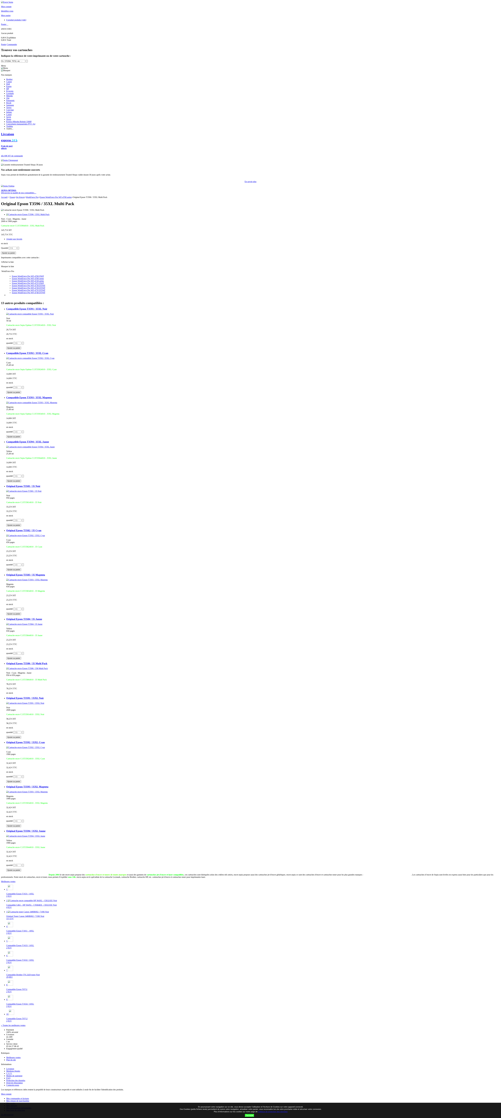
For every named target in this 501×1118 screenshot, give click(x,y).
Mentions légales (13, 1071)
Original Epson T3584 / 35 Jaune (24, 619)
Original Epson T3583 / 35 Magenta (25, 574)
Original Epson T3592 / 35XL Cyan (25, 742)
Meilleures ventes (8, 881)
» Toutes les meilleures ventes (13, 1025)
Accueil (4, 197)
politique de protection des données (273, 1112)
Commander (12, 44)
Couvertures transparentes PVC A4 (20, 124)
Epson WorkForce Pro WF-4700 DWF (28, 276)
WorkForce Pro (32, 197)
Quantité (4, 248)
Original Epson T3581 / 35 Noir (23, 486)
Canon (9, 82)
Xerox (8, 107)
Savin (8, 117)
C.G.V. (9, 1073)
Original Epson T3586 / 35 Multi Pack (26, 663)
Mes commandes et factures (17, 1098)
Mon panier (6, 15)
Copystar (10, 110)
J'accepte (249, 1115)
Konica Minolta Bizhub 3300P (19, 122)
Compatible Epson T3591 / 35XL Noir (26, 308)
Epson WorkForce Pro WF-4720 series (28, 281)
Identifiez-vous (7, 11)
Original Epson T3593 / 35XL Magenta (27, 786)
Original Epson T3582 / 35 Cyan (23, 530)
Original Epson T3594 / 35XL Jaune (25, 831)
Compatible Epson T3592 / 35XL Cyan (27, 353)
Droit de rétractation (14, 1083)
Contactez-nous (12, 1085)
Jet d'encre (20, 197)
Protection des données (15, 1080)
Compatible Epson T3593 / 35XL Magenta (29, 397)
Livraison (10, 1069)
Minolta (9, 96)
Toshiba (9, 126)
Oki (7, 98)
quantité (9, 343)
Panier (4, 24)
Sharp (8, 119)
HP (7, 89)
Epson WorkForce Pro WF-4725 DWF (28, 283)
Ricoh (8, 103)
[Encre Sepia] (7, 2)
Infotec (9, 112)
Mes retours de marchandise (17, 1101)
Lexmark (10, 93)
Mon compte (6, 6)
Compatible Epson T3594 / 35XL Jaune (27, 441)
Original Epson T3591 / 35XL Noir (25, 698)
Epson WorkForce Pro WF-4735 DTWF (28, 290)
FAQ (8, 1078)
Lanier (9, 114)
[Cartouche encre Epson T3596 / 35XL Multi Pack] (27, 214)
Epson (8, 86)
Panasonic (10, 100)
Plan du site (11, 1060)
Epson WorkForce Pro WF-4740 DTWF (28, 293)
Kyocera (9, 91)
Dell (8, 84)
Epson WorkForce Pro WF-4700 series (56, 197)
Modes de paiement (14, 1076)
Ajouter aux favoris (14, 239)
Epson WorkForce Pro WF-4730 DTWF (28, 285)
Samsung (10, 105)
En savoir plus (250, 181)
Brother (9, 79)
